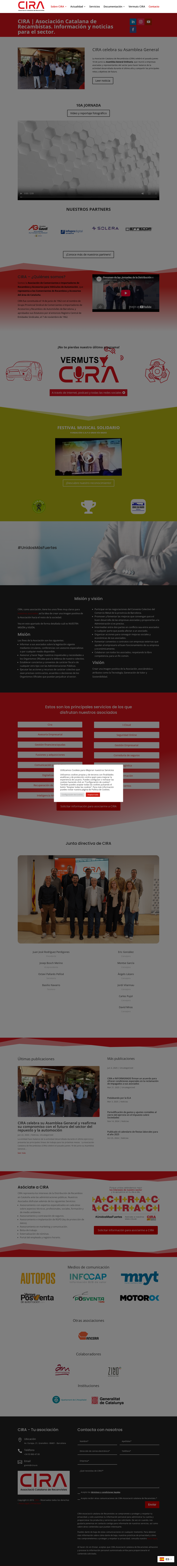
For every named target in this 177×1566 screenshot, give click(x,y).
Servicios (94, 7)
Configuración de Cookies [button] (72, 794)
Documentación (113, 7)
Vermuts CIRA (137, 7)
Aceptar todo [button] (93, 794)
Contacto (154, 7)
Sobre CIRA (57, 7)
